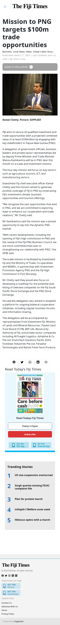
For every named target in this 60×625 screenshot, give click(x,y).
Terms (4, 610)
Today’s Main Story (43, 51)
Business (7, 51)
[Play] (31, 66)
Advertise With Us (10, 606)
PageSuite (18, 621)
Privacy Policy (8, 613)
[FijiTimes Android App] (30, 593)
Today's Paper (30, 426)
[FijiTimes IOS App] (30, 586)
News (29, 51)
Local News (19, 51)
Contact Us (7, 602)
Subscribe (30, 434)
